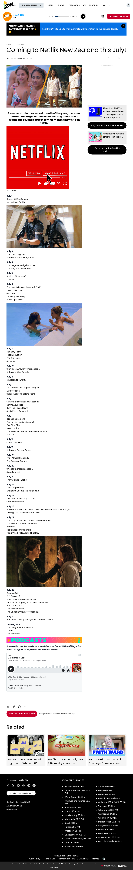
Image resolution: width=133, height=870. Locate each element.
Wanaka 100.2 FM (106, 833)
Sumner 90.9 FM (106, 829)
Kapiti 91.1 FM (71, 823)
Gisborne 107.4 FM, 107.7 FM (112, 802)
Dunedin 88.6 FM (73, 842)
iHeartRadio (11, 809)
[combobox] (125, 58)
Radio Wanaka (82, 864)
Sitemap (95, 859)
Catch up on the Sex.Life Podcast (107, 143)
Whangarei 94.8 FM (74, 786)
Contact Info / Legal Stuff (18, 802)
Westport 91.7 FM (73, 830)
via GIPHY (11, 190)
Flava (55, 864)
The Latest (21, 44)
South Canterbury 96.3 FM (78, 838)
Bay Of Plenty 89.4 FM (109, 798)
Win (84, 5)
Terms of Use (49, 859)
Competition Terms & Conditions (73, 859)
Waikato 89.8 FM (106, 794)
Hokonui (93, 864)
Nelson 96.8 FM (72, 826)
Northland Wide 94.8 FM (110, 841)
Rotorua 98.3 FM (73, 807)
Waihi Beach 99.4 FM (75, 797)
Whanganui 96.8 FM (108, 810)
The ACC (33, 864)
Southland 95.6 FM (74, 846)
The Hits (25, 864)
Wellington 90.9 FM (107, 817)
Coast (48, 864)
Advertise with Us (14, 806)
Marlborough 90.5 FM (109, 821)
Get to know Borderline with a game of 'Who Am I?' (25, 750)
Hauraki (41, 864)
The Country (53, 867)
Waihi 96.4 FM (105, 790)
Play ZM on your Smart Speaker (107, 117)
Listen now (13, 16)
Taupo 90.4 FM (72, 811)
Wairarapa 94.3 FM (107, 813)
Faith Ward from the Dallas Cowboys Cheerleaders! (107, 750)
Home (8, 44)
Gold (61, 864)
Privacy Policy (34, 859)
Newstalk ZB (16, 864)
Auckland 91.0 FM (106, 786)
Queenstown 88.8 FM (108, 837)
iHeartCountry (70, 864)
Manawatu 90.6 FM (74, 819)
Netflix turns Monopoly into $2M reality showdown (66, 750)
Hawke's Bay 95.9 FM (75, 815)
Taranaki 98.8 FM (106, 806)
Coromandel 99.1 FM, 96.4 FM (77, 792)
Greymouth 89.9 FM (108, 825)
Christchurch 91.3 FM (75, 834)
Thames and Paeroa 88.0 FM (77, 802)
